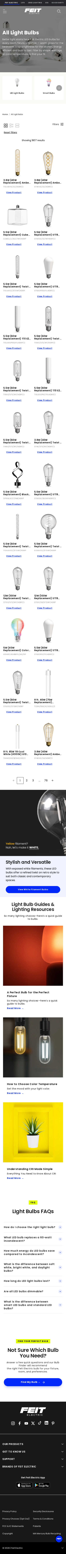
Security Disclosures (43, 1511)
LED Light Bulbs (17, 93)
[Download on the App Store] (24, 1485)
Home (5, 114)
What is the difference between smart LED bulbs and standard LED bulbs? (28, 1305)
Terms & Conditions (43, 1518)
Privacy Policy (9, 1511)
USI (46, 2)
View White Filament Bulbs (33, 889)
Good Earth (58, 2)
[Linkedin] (46, 1423)
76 (46, 780)
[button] (5, 11)
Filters (56, 124)
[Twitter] (33, 1423)
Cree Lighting (35, 2)
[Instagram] (13, 1423)
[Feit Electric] (33, 11)
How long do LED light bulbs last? (27, 1281)
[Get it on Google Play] (42, 1485)
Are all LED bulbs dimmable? (23, 1291)
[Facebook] (19, 1423)
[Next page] (52, 780)
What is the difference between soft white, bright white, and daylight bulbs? (29, 1267)
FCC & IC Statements (13, 1526)
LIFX (23, 2)
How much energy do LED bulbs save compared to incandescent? (29, 1252)
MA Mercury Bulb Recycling (47, 1533)
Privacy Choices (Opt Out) (15, 1518)
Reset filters (10, 132)
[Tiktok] (39, 1423)
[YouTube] (26, 1423)
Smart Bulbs (49, 93)
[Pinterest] (53, 1423)
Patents (37, 1526)
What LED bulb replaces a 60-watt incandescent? (28, 1239)
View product (13, 192)
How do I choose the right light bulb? (29, 1227)
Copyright (7, 1533)
